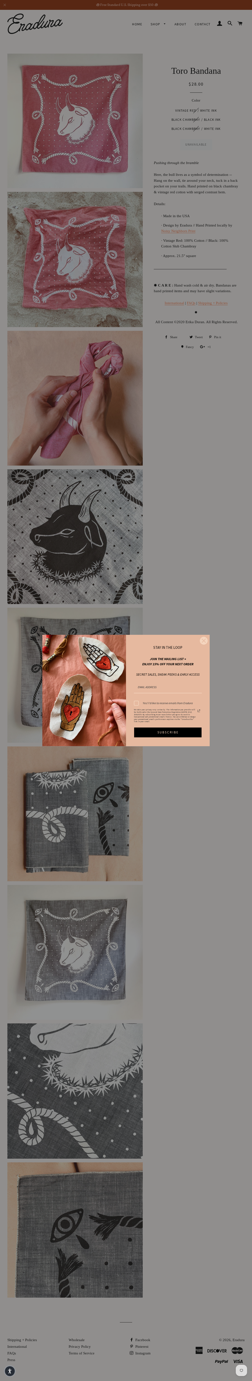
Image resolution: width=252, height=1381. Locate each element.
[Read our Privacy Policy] (199, 711)
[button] (10, 1371)
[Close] (204, 641)
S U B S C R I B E (168, 732)
